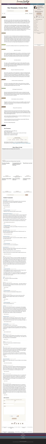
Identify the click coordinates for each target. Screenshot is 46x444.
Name (4, 400)
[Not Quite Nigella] (23, 1)
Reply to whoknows (6, 344)
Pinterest (18, 139)
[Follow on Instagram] (16, 423)
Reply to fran (5, 356)
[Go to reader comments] (4, 13)
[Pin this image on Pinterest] (32, 17)
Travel (37, 4)
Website (4, 403)
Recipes (8, 4)
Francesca (4, 334)
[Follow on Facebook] (22, 423)
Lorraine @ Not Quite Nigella (7, 225)
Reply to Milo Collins (6, 287)
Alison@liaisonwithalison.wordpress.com (7, 213)
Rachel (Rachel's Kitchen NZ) (6, 236)
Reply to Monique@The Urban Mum (7, 321)
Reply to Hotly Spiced (6, 314)
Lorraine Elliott (24, 441)
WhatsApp (22, 139)
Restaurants (23, 4)
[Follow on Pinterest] (18, 423)
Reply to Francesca (6, 339)
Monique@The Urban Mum (6, 316)
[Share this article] (2, 13)
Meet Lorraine (39, 9)
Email (25, 139)
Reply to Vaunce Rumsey (6, 371)
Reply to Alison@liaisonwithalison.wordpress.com (9, 222)
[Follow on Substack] (14, 423)
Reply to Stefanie (6, 265)
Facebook (14, 139)
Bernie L (4, 373)
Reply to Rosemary (6, 299)
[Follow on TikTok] (20, 423)
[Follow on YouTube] (12, 423)
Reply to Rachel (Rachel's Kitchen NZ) (8, 240)
